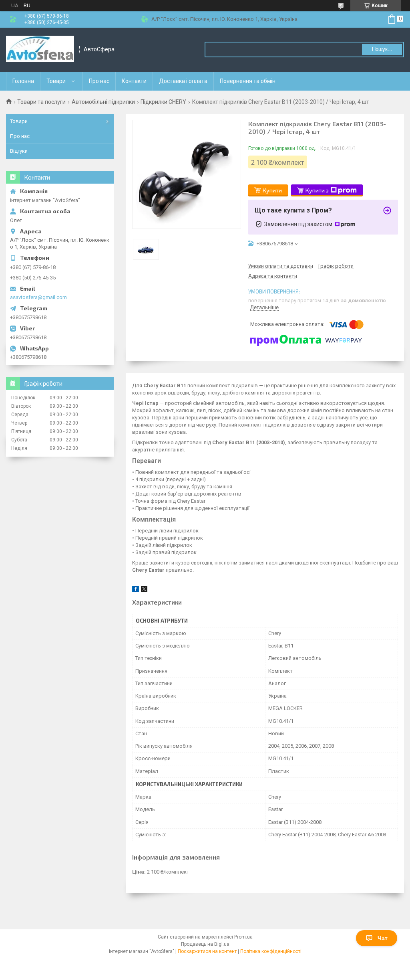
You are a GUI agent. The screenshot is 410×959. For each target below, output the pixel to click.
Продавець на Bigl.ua (205, 944)
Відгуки (19, 151)
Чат (383, 938)
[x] (144, 590)
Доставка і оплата (183, 81)
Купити (272, 190)
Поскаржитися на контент (207, 951)
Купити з (317, 190)
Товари (56, 81)
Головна (23, 81)
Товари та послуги (41, 102)
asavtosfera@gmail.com (38, 297)
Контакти (134, 81)
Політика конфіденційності (270, 951)
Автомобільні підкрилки (103, 102)
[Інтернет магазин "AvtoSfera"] (40, 50)
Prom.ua (243, 937)
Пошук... (382, 49)
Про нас (99, 81)
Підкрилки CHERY (163, 102)
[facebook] (135, 590)
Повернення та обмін (247, 81)
